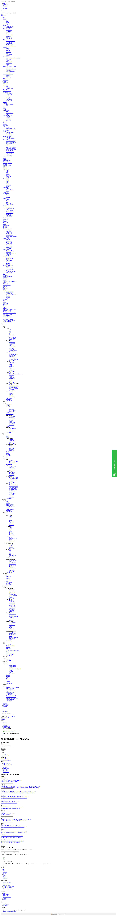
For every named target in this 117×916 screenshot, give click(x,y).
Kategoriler (5, 5)
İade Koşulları (6, 768)
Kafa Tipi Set (9, 242)
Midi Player (8, 119)
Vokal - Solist (9, 230)
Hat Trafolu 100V (10, 27)
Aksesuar (8, 55)
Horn (7, 202)
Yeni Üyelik (5, 904)
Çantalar (5, 121)
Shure (2, 735)
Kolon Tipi (8, 176)
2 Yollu (7, 170)
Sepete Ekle (3, 748)
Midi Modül (8, 120)
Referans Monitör (7, 91)
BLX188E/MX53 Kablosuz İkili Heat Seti (12, 837)
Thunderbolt (8, 87)
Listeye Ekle (3, 760)
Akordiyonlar (9, 135)
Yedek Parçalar (9, 272)
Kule (7, 172)
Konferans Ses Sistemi (8, 319)
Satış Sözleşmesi (6, 885)
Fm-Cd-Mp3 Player (10, 70)
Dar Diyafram (9, 255)
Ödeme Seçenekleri (7, 764)
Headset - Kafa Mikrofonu (11, 236)
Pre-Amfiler (11, 494)
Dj (3, 106)
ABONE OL (16, 852)
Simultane (8, 76)
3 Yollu (7, 171)
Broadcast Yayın (9, 44)
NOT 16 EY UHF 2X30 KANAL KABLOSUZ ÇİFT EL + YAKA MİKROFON (21, 787)
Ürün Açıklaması (6, 763)
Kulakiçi (8, 50)
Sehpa (4, 289)
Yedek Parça (11, 569)
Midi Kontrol (9, 94)
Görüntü (5, 286)
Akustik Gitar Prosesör (11, 149)
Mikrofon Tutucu (9, 269)
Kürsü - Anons (9, 232)
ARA (15, 13)
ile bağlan (3, 719)
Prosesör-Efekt (6, 146)
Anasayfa (5, 3)
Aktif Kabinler (9, 30)
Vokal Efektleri (9, 153)
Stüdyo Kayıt (9, 43)
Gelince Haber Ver (5, 754)
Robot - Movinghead (7, 276)
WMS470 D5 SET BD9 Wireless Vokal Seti (17, 798)
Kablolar (5, 164)
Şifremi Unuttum (11, 716)
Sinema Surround (9, 204)
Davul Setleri (9, 233)
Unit (7, 209)
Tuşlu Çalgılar (6, 130)
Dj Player (8, 111)
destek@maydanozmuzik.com (9, 911)
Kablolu (7, 196)
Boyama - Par (6, 278)
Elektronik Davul (9, 137)
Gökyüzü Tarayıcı (7, 283)
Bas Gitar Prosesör (10, 152)
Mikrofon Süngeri (10, 267)
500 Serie (8, 97)
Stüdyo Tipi (8, 48)
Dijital (7, 22)
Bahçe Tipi (8, 203)
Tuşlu (4, 131)
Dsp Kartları (8, 95)
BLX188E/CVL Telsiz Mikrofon (10, 803)
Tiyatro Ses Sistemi (7, 321)
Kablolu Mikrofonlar (10, 41)
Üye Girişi (5, 711)
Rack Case (5, 303)
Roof (2, 781)
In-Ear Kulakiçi (9, 35)
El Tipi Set (8, 239)
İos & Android (9, 54)
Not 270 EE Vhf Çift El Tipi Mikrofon (11, 842)
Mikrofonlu (8, 52)
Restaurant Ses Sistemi (8, 318)
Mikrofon (5, 39)
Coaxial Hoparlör (9, 211)
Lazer (4, 280)
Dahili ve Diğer (9, 88)
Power (4, 25)
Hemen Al (3, 750)
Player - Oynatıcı (6, 161)
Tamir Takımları (9, 215)
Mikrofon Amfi (9, 63)
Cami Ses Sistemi (7, 311)
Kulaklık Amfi (9, 61)
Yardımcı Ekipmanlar (10, 71)
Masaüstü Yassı (9, 260)
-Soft (52, 914)
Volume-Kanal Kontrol (11, 69)
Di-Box (7, 60)
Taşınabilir (8, 32)
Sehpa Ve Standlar (7, 165)
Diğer (7, 65)
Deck (7, 20)
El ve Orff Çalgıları (10, 138)
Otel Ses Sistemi (6, 315)
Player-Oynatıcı (6, 110)
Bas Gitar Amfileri (10, 143)
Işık (4, 274)
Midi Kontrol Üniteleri (8, 115)
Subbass (7, 174)
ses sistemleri (3, 777)
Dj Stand (8, 296)
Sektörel (5, 308)
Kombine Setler (9, 246)
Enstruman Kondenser (11, 253)
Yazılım (4, 102)
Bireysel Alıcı (11, 609)
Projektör (5, 287)
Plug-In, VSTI (9, 100)
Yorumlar (5, 766)
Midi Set (8, 116)
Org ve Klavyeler (9, 132)
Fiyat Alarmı (3, 744)
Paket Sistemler (6, 78)
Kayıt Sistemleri (9, 93)
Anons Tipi (8, 36)
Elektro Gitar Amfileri (10, 141)
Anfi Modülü (11, 570)
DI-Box (7, 154)
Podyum (5, 305)
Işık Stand (8, 297)
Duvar (7, 200)
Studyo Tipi (8, 33)
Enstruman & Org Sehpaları (12, 294)
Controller (5, 83)
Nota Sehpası (9, 293)
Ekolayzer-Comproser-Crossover (13, 58)
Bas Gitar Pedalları (10, 150)
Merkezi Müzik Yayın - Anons (9, 66)
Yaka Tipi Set (9, 241)
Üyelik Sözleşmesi (7, 883)
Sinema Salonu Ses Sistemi (9, 320)
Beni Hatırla (5, 716)
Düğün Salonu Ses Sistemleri (9, 313)
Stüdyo (4, 81)
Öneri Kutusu (6, 772)
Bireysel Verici (9, 247)
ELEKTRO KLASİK (10, 128)
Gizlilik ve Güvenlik (7, 887)
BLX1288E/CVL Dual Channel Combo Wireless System (15, 820)
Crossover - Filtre (9, 213)
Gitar (4, 126)
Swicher (7, 64)
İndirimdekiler (6, 895)
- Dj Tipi (8, 24)
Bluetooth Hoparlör (10, 189)
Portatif (7, 191)
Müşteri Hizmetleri (7, 897)
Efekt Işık (5, 277)
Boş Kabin (8, 214)
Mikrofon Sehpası (10, 291)
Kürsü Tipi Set (9, 243)
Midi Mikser (8, 117)
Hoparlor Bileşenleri (7, 207)
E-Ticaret (55, 914)
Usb (7, 86)
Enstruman (5, 125)
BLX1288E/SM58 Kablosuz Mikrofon (11, 808)
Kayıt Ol (7, 717)
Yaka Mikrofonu (9, 235)
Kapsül (7, 270)
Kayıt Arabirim (6, 92)
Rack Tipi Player (9, 113)
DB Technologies (4, 832)
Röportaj (8, 263)
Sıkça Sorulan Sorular (8, 888)
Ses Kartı (5, 85)
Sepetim (5, 898)
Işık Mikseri (5, 275)
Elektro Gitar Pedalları (11, 147)
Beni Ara (5, 769)
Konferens (8, 75)
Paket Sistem (6, 82)
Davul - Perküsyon (7, 136)
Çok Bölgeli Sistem (7, 163)
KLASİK (8, 127)
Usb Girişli (8, 252)
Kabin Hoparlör (6, 28)
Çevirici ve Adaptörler (10, 271)
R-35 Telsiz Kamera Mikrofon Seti (10, 781)
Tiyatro (7, 237)
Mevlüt (7, 188)
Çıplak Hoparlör (9, 210)
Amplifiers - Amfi (7, 160)
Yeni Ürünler (6, 894)
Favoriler (5, 8)
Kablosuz (8, 194)
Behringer (3, 827)
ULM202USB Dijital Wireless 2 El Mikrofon (14, 827)
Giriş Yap (3, 717)
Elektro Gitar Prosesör (10, 148)
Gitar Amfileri (6, 139)
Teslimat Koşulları (7, 882)
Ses (4, 17)
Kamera (7, 259)
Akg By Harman (4, 798)
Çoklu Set (8, 177)
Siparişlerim (5, 4)
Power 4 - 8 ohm (9, 26)
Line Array (8, 175)
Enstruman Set (9, 244)
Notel (2, 787)
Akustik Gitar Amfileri (11, 142)
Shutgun (8, 261)
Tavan (7, 199)
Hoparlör (5, 159)
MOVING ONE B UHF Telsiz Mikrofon (17, 832)
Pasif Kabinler (9, 31)
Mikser (4, 19)
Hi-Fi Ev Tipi (9, 37)
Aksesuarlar (8, 72)
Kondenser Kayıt (9, 250)
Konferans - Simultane (8, 74)
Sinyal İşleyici (6, 56)
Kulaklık (5, 47)
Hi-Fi (7, 53)
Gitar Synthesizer (12, 493)
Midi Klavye (6, 89)
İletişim (4, 899)
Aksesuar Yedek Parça (11, 45)
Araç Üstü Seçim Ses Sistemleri (10, 309)
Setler (4, 108)
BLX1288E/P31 (6, 814)
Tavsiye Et (8, 760)
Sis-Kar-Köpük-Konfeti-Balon (9, 281)
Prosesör (8, 98)
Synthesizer (8, 133)
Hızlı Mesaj (5, 770)
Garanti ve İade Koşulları (8, 886)
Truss (4, 302)
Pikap (7, 114)
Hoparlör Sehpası (9, 292)
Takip (4, 282)
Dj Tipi (7, 49)
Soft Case (5, 304)
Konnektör (5, 300)
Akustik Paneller (9, 104)
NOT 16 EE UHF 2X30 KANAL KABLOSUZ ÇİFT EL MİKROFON (18, 792)
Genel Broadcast (9, 258)
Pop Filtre (8, 266)
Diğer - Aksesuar (6, 285)
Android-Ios (8, 264)
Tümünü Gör (9, 38)
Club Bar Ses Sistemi (7, 316)
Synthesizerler (9, 99)
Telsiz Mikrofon (9, 42)
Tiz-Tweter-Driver (10, 208)
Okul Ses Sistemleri (7, 314)
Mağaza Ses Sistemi (7, 310)
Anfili (7, 21)
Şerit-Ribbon (8, 254)
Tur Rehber (8, 77)
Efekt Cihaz (8, 59)
